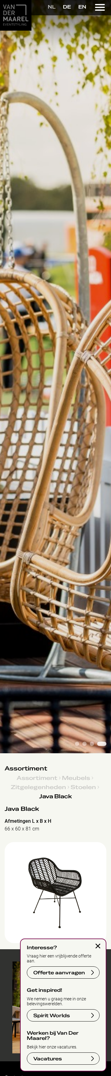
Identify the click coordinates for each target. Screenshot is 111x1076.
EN (82, 7)
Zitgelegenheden (38, 787)
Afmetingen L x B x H (28, 821)
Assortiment (26, 768)
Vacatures (47, 1059)
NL (52, 7)
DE (67, 7)
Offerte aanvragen (59, 973)
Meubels (76, 777)
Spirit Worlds (51, 1016)
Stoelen (83, 787)
